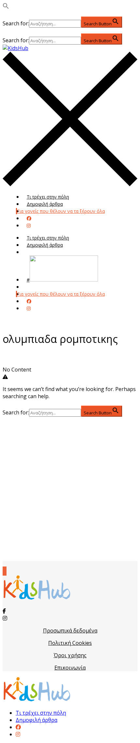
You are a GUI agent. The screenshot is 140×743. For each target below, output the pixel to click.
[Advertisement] (70, 489)
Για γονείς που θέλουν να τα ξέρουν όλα (61, 211)
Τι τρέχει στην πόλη (48, 197)
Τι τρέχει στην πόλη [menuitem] (41, 712)
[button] (6, 7)
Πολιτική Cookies (70, 642)
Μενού (34, 252)
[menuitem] (18, 727)
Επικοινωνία (70, 667)
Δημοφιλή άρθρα (45, 204)
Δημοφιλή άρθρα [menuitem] (36, 719)
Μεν (31, 287)
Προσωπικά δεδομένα (70, 630)
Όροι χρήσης (70, 655)
